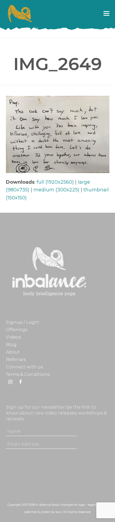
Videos (13, 337)
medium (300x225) (56, 190)
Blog (11, 344)
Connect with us (24, 366)
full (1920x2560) (55, 182)
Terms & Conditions (27, 374)
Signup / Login (22, 322)
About (13, 352)
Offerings (16, 329)
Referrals (16, 359)
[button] (106, 13)
